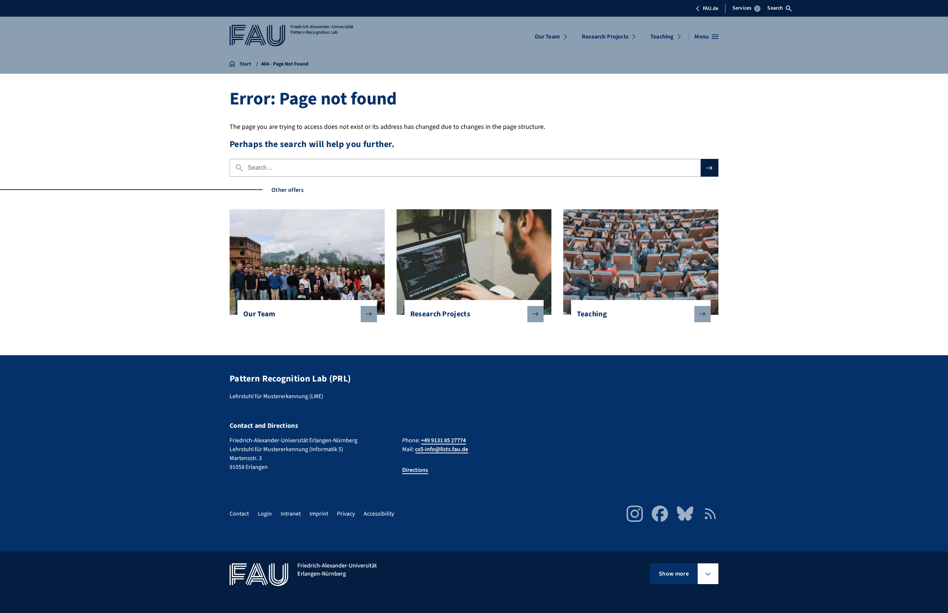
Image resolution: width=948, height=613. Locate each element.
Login (265, 514)
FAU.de (710, 8)
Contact (239, 514)
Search (775, 8)
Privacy (346, 514)
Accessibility (379, 514)
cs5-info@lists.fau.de (441, 449)
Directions (415, 470)
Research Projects (605, 37)
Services (741, 8)
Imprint (319, 514)
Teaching (662, 37)
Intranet (291, 514)
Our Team (547, 37)
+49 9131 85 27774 (443, 440)
